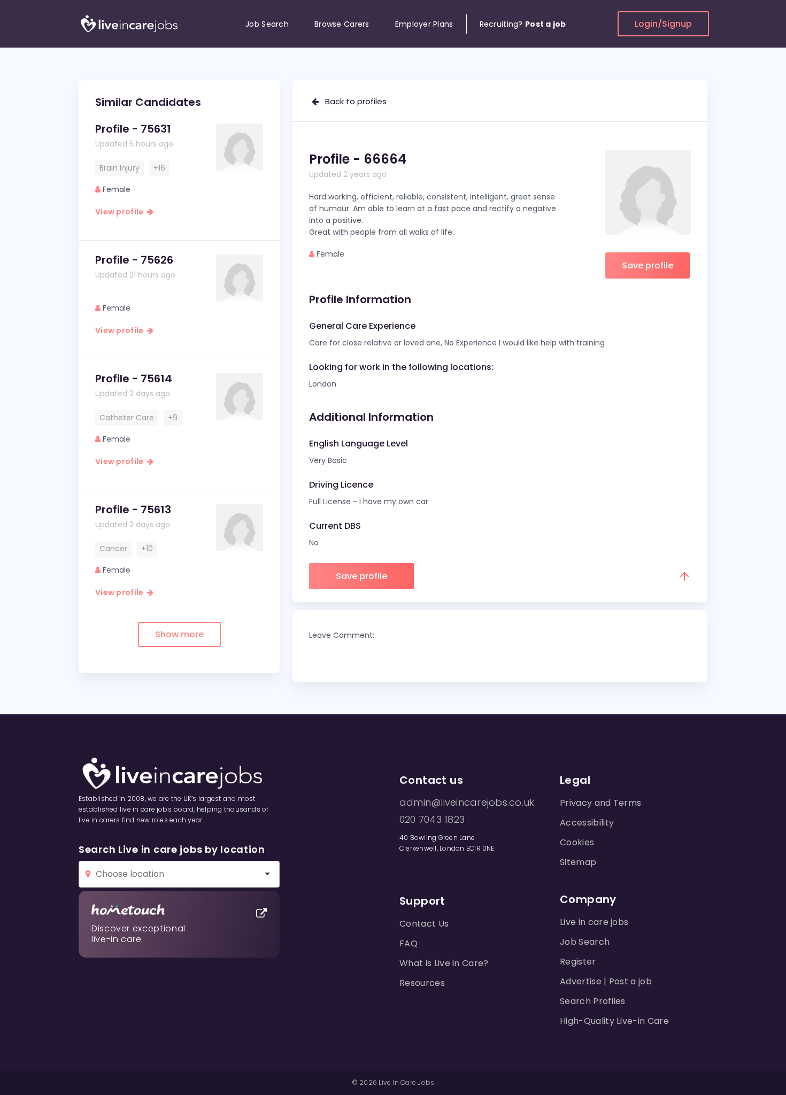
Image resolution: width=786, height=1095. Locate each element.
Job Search (267, 24)
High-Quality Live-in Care (614, 1021)
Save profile (647, 265)
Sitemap (578, 862)
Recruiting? (523, 24)
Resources (422, 983)
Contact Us (424, 923)
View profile (121, 211)
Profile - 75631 (133, 128)
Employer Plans (424, 24)
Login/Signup (663, 24)
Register (578, 961)
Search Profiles (593, 1001)
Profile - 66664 (357, 159)
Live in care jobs (594, 922)
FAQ (408, 943)
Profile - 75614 (133, 378)
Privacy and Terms (600, 803)
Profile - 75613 (133, 509)
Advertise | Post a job (606, 981)
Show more (179, 634)
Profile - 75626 (134, 259)
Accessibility (587, 822)
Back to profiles (353, 101)
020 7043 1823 (432, 819)
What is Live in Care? (444, 963)
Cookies (577, 842)
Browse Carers (341, 24)
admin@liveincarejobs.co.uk (466, 802)
